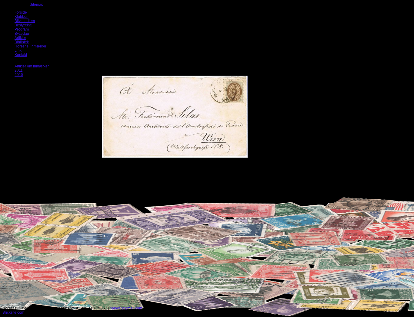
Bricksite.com (13, 312)
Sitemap (36, 4)
